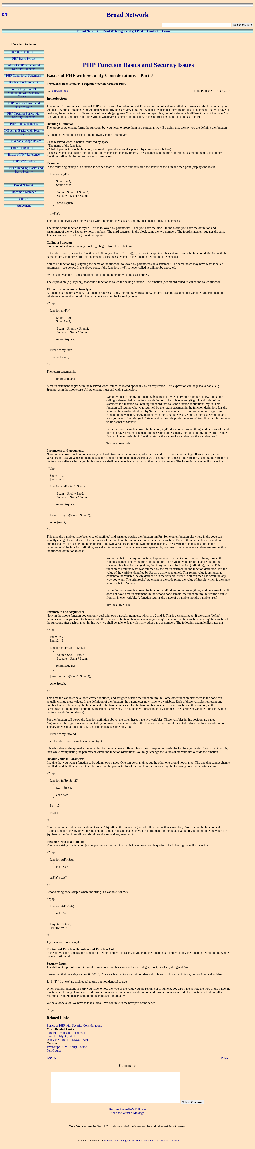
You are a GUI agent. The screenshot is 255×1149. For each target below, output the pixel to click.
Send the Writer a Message (127, 1113)
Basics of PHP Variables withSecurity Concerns (23, 67)
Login (166, 31)
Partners (108, 1140)
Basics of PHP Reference (24, 154)
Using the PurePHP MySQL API (67, 1039)
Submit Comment (192, 1102)
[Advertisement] (138, 46)
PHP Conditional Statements (24, 75)
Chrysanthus (60, 90)
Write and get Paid (124, 1140)
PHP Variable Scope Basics (24, 141)
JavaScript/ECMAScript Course (67, 1047)
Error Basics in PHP (23, 147)
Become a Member (24, 192)
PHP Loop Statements (24, 123)
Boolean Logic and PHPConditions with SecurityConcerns (23, 92)
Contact (152, 31)
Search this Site (242, 24)
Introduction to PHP (23, 51)
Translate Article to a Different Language (157, 1140)
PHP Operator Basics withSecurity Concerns (23, 115)
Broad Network (88, 31)
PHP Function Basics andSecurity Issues (24, 104)
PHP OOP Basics (24, 161)
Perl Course (54, 1050)
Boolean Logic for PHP (24, 82)
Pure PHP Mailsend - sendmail (66, 1032)
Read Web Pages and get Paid (123, 31)
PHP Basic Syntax (23, 58)
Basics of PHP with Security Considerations (74, 1025)
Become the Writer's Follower (127, 1109)
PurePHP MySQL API (61, 1036)
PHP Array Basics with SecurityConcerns (24, 132)
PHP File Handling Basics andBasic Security (24, 169)
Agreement (24, 205)
